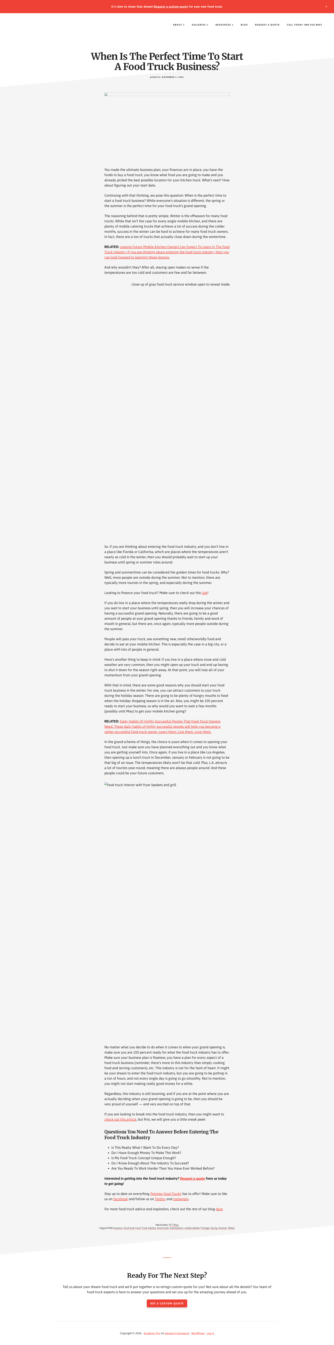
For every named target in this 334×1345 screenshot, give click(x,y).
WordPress (198, 1333)
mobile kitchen (192, 1228)
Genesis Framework (177, 1333)
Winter (231, 1228)
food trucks (163, 1228)
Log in (210, 1333)
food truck (129, 1228)
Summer (222, 1228)
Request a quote (192, 1178)
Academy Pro (152, 1333)
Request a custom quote (171, 7)
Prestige (205, 1228)
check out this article (120, 1119)
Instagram (180, 1199)
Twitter (160, 1199)
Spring (213, 1228)
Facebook (120, 1199)
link (204, 593)
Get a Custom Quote (167, 1303)
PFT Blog (173, 1224)
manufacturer (177, 1228)
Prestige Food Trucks (35, 27)
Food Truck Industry (145, 1228)
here (219, 1209)
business (118, 1228)
